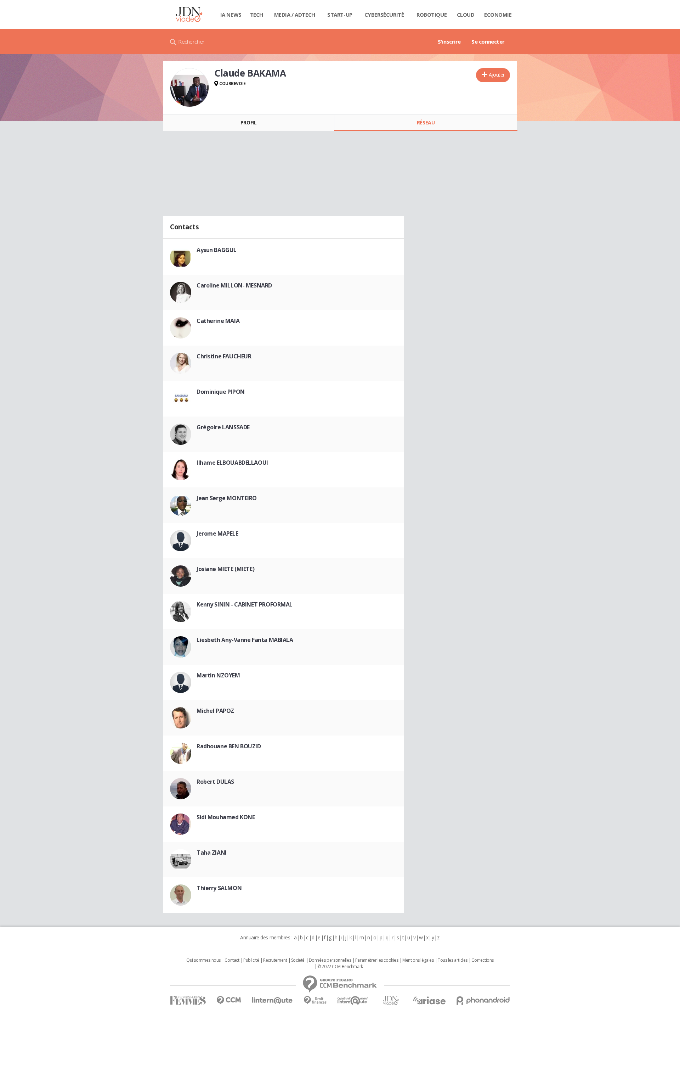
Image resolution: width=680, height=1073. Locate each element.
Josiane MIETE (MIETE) (225, 569)
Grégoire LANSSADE (223, 427)
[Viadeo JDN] (390, 1000)
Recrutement (275, 960)
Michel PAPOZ (215, 711)
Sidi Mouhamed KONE (226, 817)
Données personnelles (330, 960)
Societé (298, 960)
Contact (232, 960)
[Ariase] (429, 1000)
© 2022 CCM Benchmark (340, 966)
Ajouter (497, 74)
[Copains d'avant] (353, 1000)
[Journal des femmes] (188, 1000)
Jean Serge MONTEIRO (227, 498)
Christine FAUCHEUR (224, 356)
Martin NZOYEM (218, 675)
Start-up (339, 14)
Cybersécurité (384, 14)
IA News (231, 14)
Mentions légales (418, 960)
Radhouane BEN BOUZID (229, 746)
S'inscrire (449, 41)
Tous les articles (453, 960)
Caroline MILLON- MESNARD (234, 285)
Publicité (251, 960)
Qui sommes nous (203, 960)
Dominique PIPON (221, 392)
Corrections (482, 960)
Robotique (431, 14)
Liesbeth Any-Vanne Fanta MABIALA (245, 640)
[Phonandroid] (483, 1000)
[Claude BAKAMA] (189, 87)
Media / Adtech (294, 14)
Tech (256, 14)
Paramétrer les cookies (376, 960)
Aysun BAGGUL (217, 250)
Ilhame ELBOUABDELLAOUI (232, 462)
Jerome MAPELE (217, 533)
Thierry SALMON (219, 888)
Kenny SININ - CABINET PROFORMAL (245, 604)
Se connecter (488, 41)
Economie (498, 14)
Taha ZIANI (212, 852)
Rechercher (191, 41)
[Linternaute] (272, 1000)
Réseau (426, 122)
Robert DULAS (215, 782)
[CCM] (228, 1000)
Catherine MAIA (218, 321)
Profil (248, 122)
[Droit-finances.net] (315, 1000)
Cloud (466, 14)
